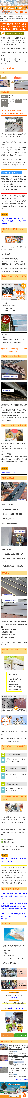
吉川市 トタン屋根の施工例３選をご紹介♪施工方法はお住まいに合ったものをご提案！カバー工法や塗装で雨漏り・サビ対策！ (14, 906)
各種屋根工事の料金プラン (9, 472)
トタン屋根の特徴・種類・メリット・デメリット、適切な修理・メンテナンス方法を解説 (13, 221)
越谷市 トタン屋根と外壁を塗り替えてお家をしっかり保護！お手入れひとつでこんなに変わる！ (14, 916)
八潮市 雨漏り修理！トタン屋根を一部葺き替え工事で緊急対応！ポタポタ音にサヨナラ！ (14, 896)
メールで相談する (20, 1035)
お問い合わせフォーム (16, 1008)
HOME (2, 16)
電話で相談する (7, 1035)
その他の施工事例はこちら (21, 1079)
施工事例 (7, 16)
